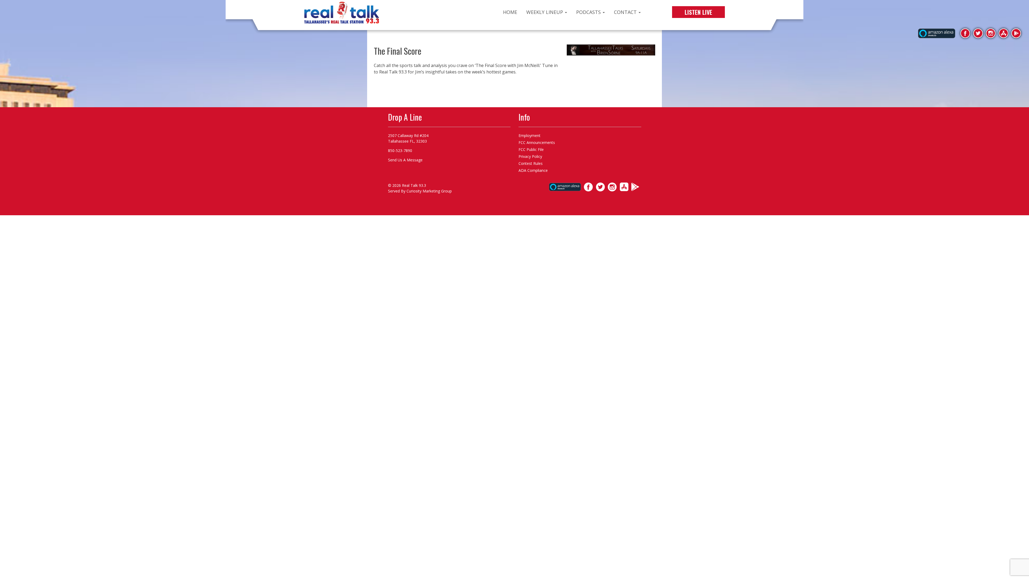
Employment (529, 135)
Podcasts (589, 12)
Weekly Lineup (545, 12)
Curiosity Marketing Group (429, 191)
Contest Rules (531, 163)
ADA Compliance (533, 170)
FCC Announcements (537, 142)
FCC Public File (531, 149)
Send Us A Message (405, 159)
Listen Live (698, 12)
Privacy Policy (530, 156)
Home (510, 12)
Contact (626, 12)
